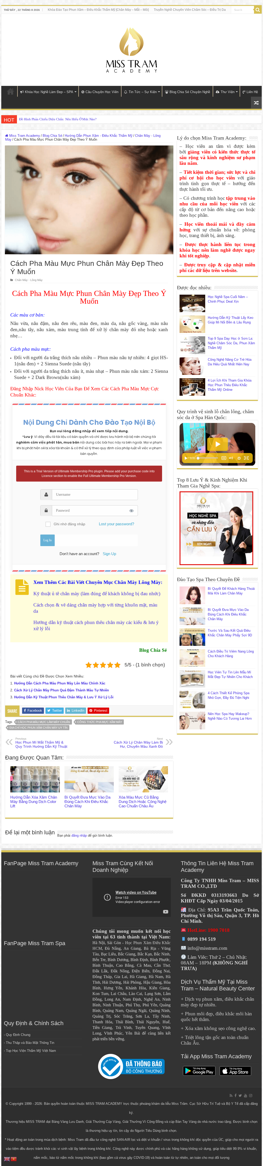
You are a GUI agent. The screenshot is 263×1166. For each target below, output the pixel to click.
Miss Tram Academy (24, 136)
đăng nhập (79, 835)
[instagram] (251, 1095)
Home (10, 91)
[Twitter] (240, 1095)
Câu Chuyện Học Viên (102, 92)
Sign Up (109, 554)
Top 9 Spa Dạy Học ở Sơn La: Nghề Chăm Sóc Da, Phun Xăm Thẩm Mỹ (231, 343)
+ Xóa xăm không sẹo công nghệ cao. (218, 1028)
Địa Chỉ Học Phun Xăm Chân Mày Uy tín (39, 727)
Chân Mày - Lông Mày (29, 280)
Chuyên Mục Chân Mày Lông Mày (123, 582)
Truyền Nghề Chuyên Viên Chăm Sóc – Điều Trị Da (190, 10)
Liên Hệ (252, 92)
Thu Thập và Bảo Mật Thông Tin (30, 1043)
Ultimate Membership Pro (75, 471)
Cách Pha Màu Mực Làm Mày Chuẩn (44, 722)
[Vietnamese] (14, 1159)
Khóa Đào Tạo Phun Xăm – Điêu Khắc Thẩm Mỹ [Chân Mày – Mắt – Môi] (98, 10)
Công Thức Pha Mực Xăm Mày (99, 722)
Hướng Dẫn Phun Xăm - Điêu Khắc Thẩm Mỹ (99, 136)
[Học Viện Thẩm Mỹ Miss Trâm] (131, 49)
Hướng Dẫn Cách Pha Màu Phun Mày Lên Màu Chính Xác (59, 683)
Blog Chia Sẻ (52, 136)
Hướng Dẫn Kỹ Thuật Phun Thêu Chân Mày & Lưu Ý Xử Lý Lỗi (64, 697)
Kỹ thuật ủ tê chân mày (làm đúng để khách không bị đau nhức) (96, 593)
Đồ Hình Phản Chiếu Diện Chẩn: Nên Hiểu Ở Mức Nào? (58, 119)
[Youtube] (245, 1095)
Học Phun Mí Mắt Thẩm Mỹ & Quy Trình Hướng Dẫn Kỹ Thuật (41, 742)
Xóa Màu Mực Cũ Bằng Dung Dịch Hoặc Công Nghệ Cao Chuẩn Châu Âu (142, 801)
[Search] (258, 10)
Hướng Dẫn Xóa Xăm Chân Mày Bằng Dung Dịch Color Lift (33, 801)
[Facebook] (235, 1095)
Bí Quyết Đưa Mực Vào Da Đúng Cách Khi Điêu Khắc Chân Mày (87, 801)
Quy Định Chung (18, 1035)
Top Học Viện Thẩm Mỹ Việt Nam (31, 1051)
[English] (7, 1159)
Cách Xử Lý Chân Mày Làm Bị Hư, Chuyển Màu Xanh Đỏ (138, 742)
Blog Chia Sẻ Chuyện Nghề (190, 92)
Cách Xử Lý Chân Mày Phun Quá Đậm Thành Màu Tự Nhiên (61, 690)
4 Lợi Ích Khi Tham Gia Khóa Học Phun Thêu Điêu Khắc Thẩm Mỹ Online (229, 385)
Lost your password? (116, 524)
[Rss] (231, 1095)
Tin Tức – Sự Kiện (143, 92)
